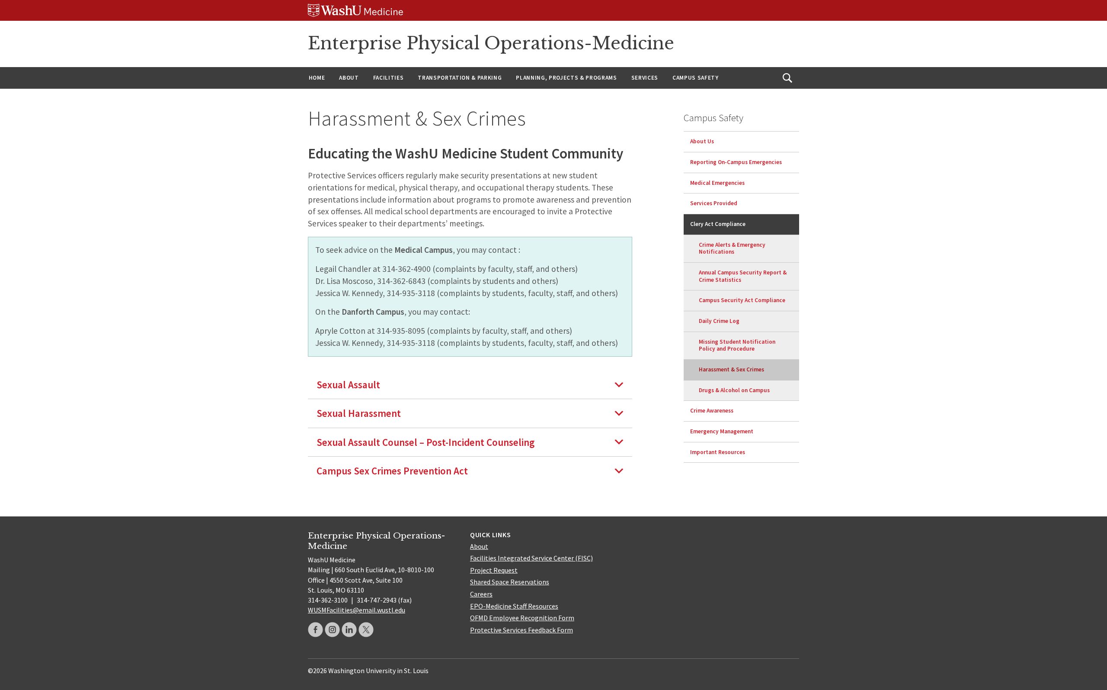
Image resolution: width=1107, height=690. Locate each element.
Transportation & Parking (460, 77)
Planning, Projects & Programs (566, 77)
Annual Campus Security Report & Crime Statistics (743, 276)
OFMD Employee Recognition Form (522, 617)
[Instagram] (332, 629)
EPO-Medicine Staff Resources (514, 606)
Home (317, 77)
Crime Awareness (711, 410)
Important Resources (717, 452)
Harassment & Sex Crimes (731, 369)
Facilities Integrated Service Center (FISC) (531, 558)
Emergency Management (721, 431)
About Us (702, 141)
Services (644, 77)
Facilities (388, 77)
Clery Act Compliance (717, 224)
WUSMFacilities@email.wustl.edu (356, 610)
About (348, 77)
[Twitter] (366, 629)
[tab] (470, 385)
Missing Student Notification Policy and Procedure (737, 345)
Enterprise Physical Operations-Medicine (491, 43)
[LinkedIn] (349, 629)
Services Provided (713, 203)
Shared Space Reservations (509, 581)
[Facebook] (315, 629)
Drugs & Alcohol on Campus (734, 390)
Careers (481, 594)
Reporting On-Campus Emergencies (736, 162)
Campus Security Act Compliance (742, 300)
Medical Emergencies (717, 183)
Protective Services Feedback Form (521, 630)
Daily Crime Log (719, 321)
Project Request (494, 570)
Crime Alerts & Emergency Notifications (732, 248)
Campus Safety (695, 77)
